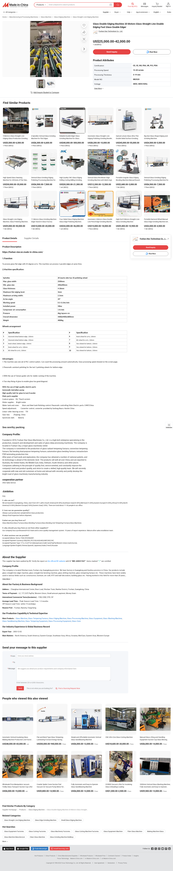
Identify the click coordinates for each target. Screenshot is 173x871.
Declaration (111, 863)
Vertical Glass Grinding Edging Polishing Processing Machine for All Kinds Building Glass (156, 179)
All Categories (11, 12)
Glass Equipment (95, 618)
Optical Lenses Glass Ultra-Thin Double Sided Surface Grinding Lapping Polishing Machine (127, 137)
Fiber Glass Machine (134, 831)
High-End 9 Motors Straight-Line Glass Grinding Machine (127, 220)
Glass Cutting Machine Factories (87, 831)
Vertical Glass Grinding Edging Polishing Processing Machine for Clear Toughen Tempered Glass (43, 179)
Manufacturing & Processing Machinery (23, 17)
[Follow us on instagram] (159, 848)
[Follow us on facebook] (152, 848)
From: (13, 656)
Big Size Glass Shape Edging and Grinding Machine (156, 137)
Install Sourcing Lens (61, 848)
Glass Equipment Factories (14, 831)
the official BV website (56, 561)
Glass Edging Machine (62, 17)
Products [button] (40, 4)
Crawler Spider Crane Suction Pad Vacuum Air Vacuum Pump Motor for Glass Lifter (50, 786)
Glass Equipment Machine (113, 831)
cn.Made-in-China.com (109, 858)
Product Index (126, 856)
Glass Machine (46, 17)
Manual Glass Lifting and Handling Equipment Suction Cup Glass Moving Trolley (153, 739)
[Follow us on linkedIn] (169, 848)
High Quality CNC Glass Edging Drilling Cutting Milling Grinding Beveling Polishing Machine (70, 179)
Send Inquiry (112, 52)
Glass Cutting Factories (37, 831)
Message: (11, 668)
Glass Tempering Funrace (38, 618)
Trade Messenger (39, 848)
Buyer (117, 12)
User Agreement (99, 863)
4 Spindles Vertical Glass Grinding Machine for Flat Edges (43, 137)
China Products (50, 856)
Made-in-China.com (76, 858)
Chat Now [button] (153, 52)
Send (20, 688)
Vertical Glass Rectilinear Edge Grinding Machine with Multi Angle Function (100, 179)
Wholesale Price (100, 856)
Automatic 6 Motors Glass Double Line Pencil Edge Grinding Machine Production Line (100, 220)
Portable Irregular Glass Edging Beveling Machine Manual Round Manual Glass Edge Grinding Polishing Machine (128, 179)
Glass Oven (76, 621)
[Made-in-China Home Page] (15, 4)
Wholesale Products (86, 856)
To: (14, 662)
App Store (8, 848)
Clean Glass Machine (37, 837)
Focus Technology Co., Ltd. (70, 863)
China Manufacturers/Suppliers (68, 856)
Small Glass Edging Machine (71, 820)
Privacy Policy (122, 863)
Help (128, 12)
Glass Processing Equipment (59, 621)
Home (4, 17)
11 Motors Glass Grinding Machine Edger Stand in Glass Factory (43, 220)
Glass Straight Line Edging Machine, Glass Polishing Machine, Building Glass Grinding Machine (15, 220)
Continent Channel (114, 856)
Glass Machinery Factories (60, 831)
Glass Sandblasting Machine (13, 621)
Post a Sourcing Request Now (68, 688)
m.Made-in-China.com (92, 858)
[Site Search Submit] (118, 4)
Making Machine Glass (155, 831)
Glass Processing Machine (77, 618)
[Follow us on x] (156, 848)
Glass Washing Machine (112, 618)
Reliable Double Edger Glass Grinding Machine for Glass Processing (69, 137)
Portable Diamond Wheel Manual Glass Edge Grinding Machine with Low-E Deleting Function (156, 220)
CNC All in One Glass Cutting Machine (119, 737)
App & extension (142, 12)
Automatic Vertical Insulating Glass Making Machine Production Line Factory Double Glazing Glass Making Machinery (17, 739)
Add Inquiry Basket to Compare (46, 92)
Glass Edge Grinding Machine (45, 820)
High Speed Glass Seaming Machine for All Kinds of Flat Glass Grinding (15, 179)
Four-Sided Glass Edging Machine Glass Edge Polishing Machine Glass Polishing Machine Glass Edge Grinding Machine (71, 220)
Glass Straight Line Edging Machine (86, 17)
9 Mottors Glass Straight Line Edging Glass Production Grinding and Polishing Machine (15, 137)
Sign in (168, 6)
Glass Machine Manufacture (14, 837)
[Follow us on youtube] (162, 848)
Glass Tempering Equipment (36, 621)
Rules (169, 12)
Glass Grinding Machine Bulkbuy (61, 837)
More (4, 841)
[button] (111, 5)
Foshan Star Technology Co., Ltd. (111, 31)
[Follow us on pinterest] (166, 848)
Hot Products (38, 856)
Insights (136, 856)
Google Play (22, 848)
